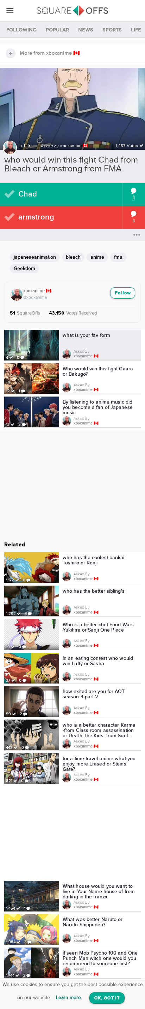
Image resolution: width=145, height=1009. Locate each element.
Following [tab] (21, 30)
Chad (27, 194)
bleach (73, 257)
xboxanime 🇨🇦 (37, 291)
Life (28, 146)
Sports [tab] (112, 30)
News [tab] (85, 30)
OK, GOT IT (107, 998)
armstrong (36, 217)
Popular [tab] (57, 30)
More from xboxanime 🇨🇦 (50, 53)
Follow (123, 293)
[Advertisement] (72, 834)
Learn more (68, 998)
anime (97, 257)
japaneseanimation (35, 257)
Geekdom (24, 268)
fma (118, 257)
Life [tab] (136, 30)
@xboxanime (35, 297)
